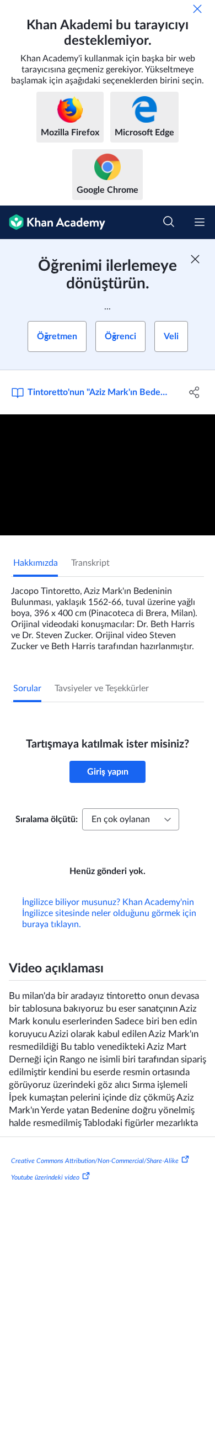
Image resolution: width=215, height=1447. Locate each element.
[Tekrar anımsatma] (197, 9)
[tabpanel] (107, 614)
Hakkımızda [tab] (35, 563)
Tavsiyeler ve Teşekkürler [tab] (102, 688)
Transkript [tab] (90, 563)
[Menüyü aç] (199, 222)
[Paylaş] (194, 392)
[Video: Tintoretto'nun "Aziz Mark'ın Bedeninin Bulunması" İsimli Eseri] (107, 474)
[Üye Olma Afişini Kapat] (195, 259)
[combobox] (130, 819)
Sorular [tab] (27, 688)
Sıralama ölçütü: (46, 819)
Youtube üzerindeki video (45, 1177)
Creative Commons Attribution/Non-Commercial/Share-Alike (95, 1160)
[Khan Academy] (52, 222)
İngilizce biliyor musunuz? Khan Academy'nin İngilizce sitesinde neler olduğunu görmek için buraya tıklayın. (109, 913)
